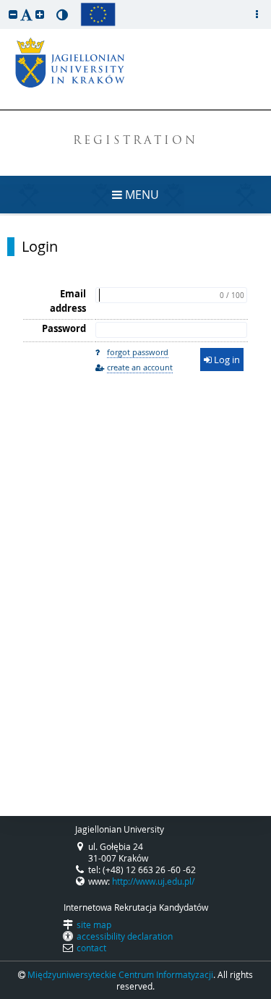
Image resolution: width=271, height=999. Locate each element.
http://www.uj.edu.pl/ (153, 881)
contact (91, 947)
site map (94, 924)
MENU (140, 195)
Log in (226, 359)
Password (64, 328)
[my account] (256, 14)
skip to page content (3, 3)
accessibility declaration (125, 936)
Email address (68, 301)
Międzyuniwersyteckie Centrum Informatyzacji (120, 974)
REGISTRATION (135, 141)
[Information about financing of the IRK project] (98, 14)
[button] (13, 14)
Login (40, 246)
